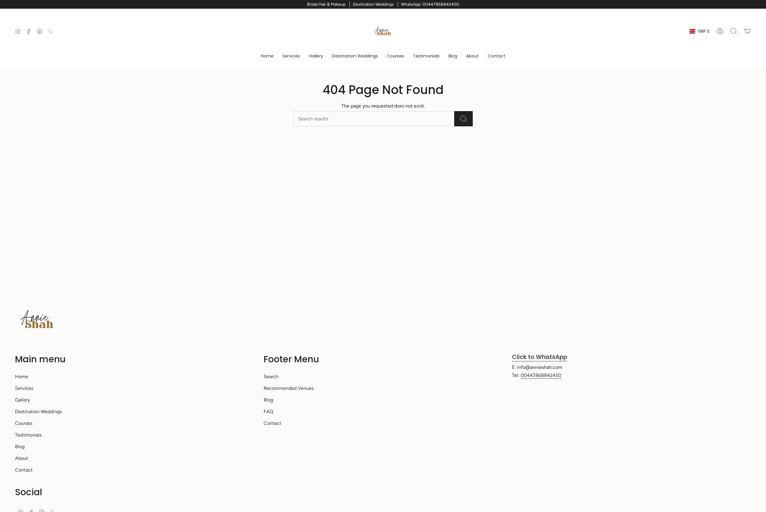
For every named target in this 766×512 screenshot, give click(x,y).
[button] (291, 56)
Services (24, 388)
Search (271, 376)
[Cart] (747, 31)
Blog (20, 446)
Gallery (22, 400)
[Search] (463, 118)
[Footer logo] (37, 319)
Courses (23, 423)
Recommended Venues (289, 388)
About (21, 458)
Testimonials (28, 435)
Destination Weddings (38, 411)
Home (21, 376)
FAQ (268, 411)
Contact (24, 470)
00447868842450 (541, 375)
